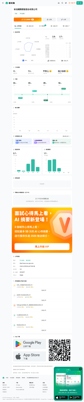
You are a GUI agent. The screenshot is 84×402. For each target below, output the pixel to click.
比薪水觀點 (31, 387)
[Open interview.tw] (3, 378)
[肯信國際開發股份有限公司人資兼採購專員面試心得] (39, 141)
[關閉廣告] (80, 369)
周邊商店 (5, 391)
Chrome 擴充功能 (20, 389)
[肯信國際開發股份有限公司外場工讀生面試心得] (20, 141)
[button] (9, 387)
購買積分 (5, 389)
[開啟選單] (3, 3)
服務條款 (45, 385)
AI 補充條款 (45, 387)
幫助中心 (45, 391)
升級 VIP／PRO (6, 387)
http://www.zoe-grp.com (26, 263)
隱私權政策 (45, 389)
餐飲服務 (28, 260)
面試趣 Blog (32, 385)
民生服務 (22, 260)
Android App (19, 387)
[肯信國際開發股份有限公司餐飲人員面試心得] (59, 141)
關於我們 (5, 385)
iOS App (18, 385)
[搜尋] (62, 3)
